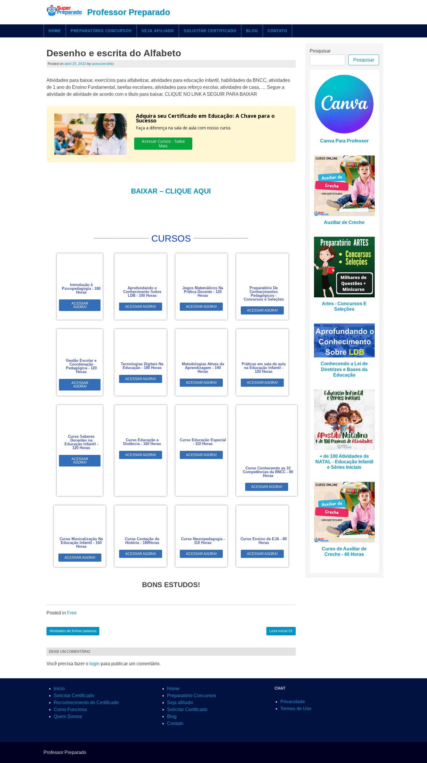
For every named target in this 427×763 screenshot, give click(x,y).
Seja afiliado (157, 31)
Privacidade (292, 701)
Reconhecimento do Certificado (86, 702)
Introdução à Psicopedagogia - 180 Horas (81, 288)
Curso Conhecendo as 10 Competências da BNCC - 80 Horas (268, 472)
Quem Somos (68, 716)
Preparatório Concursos (101, 31)
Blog (252, 31)
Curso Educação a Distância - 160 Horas (142, 442)
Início (59, 688)
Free (72, 612)
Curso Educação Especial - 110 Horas (203, 442)
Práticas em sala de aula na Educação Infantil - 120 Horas (264, 368)
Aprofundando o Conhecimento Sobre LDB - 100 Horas (142, 292)
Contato (277, 31)
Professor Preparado (128, 12)
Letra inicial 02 (281, 631)
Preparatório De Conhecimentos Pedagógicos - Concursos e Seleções (264, 293)
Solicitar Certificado (210, 31)
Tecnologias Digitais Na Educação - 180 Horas (142, 366)
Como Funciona (70, 709)
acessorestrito (103, 64)
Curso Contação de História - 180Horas (142, 541)
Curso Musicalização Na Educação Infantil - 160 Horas (81, 543)
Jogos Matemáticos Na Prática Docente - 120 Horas (202, 292)
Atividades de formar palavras (72, 631)
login (94, 663)
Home (55, 31)
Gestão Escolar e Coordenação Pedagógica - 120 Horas (81, 366)
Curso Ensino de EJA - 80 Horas (264, 541)
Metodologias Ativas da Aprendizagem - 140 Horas (203, 368)
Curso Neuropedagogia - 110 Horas (203, 541)
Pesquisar (320, 50)
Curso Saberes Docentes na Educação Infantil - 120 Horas (81, 442)
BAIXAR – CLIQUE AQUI (171, 191)
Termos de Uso (295, 708)
